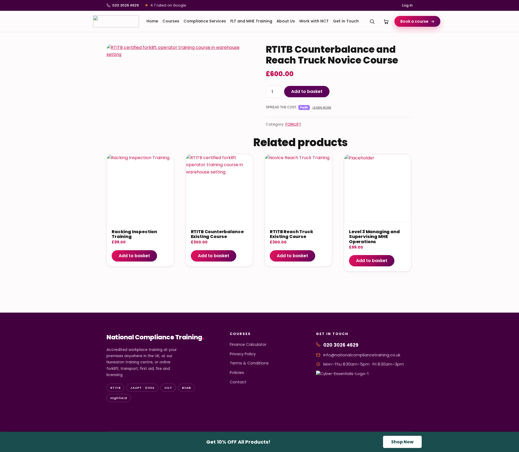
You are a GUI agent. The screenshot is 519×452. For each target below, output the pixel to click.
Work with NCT (314, 21)
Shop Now (402, 442)
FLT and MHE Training (251, 21)
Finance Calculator (248, 344)
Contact (238, 382)
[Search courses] (372, 21)
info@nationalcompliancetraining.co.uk (361, 355)
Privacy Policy (243, 354)
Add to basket (306, 91)
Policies (237, 372)
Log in (407, 5)
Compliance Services (205, 21)
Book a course (417, 21)
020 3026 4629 (125, 5)
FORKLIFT (293, 124)
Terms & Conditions (249, 363)
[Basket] (386, 21)
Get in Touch (346, 21)
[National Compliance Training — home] (116, 21)
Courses (170, 21)
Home (152, 21)
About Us (286, 21)
